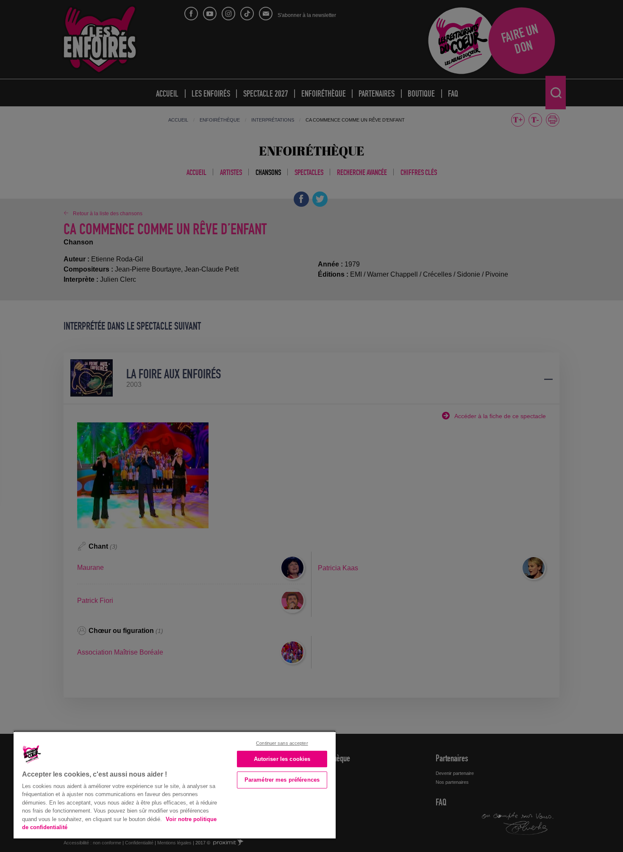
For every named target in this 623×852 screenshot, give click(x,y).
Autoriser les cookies (282, 759)
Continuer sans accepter (282, 743)
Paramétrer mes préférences (282, 780)
